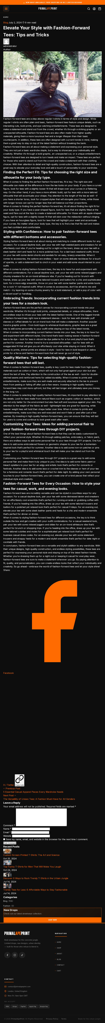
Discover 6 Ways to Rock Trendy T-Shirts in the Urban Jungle (35, 878)
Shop (59, 948)
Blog (5, 22)
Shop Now (52, 920)
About (59, 953)
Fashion (8, 906)
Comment (9, 825)
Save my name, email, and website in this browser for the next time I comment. (47, 839)
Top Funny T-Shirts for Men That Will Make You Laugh (32, 866)
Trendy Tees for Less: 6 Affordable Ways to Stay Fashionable (35, 889)
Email (7, 832)
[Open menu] (6, 8)
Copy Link (19, 785)
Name (7, 828)
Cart (59, 970)
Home (6, 17)
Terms (63, 1019)
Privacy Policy (52, 1019)
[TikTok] (22, 955)
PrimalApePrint (17, 1019)
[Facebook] (7, 955)
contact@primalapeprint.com (19, 987)
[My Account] (94, 9)
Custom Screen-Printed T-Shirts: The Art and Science (31, 855)
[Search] (89, 9)
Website (7, 836)
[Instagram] (15, 955)
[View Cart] (100, 9)
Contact (61, 965)
